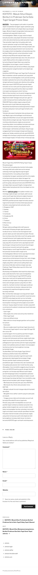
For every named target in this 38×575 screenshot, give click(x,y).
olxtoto (7, 543)
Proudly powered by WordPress (11, 570)
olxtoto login (9, 546)
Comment (6, 447)
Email (5, 481)
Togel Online (10, 429)
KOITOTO (6, 24)
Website (5, 490)
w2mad (20, 11)
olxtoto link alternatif (11, 553)
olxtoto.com (8, 557)
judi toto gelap (12, 191)
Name (5, 472)
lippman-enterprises (18, 2)
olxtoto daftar (9, 550)
